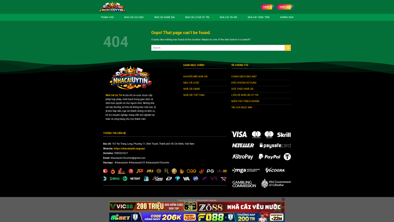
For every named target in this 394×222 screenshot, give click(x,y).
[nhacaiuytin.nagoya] (116, 7)
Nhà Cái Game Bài (164, 17)
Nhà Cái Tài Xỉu (228, 17)
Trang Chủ (107, 17)
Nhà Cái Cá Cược (134, 17)
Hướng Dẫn (286, 17)
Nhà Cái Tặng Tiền (258, 17)
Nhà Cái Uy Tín (114, 95)
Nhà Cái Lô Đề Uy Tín (197, 17)
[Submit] (288, 48)
